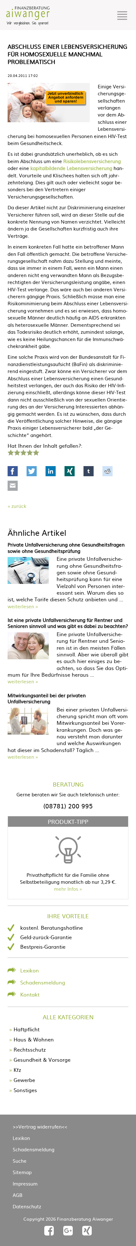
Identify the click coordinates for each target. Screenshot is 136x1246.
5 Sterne (36, 451)
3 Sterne (23, 451)
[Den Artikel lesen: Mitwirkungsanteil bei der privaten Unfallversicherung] (28, 732)
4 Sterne (29, 451)
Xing (70, 471)
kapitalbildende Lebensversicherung (71, 168)
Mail (13, 486)
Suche (20, 1160)
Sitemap (22, 1172)
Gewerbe (24, 1080)
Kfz (17, 1069)
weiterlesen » (23, 606)
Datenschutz (27, 1206)
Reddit (107, 471)
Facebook (13, 471)
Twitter (32, 471)
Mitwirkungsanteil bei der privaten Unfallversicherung (47, 698)
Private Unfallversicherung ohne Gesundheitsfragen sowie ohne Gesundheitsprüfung (66, 547)
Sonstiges (25, 1090)
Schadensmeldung (42, 982)
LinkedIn (51, 471)
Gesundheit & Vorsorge (42, 1059)
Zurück (18, 505)
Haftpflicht (27, 1029)
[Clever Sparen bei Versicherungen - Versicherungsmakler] (28, 23)
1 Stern (10, 451)
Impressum (25, 1183)
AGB (17, 1195)
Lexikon (29, 970)
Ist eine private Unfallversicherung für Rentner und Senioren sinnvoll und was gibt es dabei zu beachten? (68, 623)
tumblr (88, 471)
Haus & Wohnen (34, 1039)
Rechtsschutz (30, 1049)
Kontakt (30, 994)
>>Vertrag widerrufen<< (40, 1126)
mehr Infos (66, 888)
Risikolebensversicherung (92, 161)
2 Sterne (17, 451)
